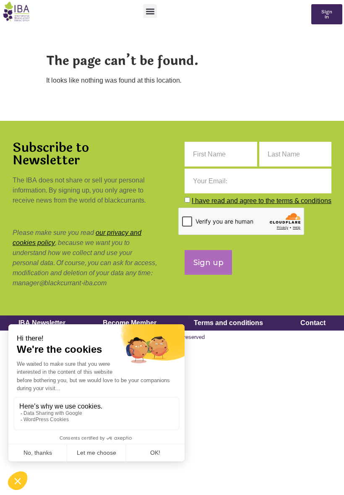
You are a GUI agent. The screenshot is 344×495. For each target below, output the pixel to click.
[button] (150, 11)
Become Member (129, 323)
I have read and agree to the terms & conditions (261, 201)
